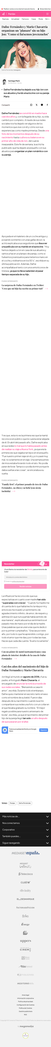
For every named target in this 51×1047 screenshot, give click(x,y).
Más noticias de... (11, 816)
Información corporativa (25, 998)
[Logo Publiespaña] (25, 975)
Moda (41, 19)
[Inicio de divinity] (3, 14)
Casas (33, 19)
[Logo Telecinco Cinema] (25, 949)
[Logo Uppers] (25, 941)
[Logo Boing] (25, 916)
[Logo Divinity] (25, 891)
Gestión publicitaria (25, 1011)
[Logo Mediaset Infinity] (25, 866)
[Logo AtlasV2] (25, 966)
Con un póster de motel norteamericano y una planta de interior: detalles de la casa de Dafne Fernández (24, 655)
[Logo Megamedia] (26, 1026)
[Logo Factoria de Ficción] (25, 908)
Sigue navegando (11, 842)
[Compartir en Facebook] (47, 105)
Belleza (48, 19)
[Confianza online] (25, 1038)
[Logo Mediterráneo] (25, 983)
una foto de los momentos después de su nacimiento (25, 134)
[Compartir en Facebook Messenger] (42, 105)
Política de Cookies (25, 1008)
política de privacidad (18, 581)
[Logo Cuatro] (25, 882)
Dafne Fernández (25, 803)
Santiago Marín (14, 81)
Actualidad (15, 19)
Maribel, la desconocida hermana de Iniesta (19, 9)
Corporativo (8, 829)
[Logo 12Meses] (26, 958)
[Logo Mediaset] (25, 854)
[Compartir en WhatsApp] (31, 105)
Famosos (25, 19)
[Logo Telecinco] (25, 874)
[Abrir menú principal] (47, 14)
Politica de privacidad (25, 1001)
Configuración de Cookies (25, 1005)
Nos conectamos (11, 823)
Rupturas (5, 19)
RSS (25, 1015)
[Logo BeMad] (25, 933)
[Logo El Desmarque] (25, 899)
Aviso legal (25, 995)
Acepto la (15, 581)
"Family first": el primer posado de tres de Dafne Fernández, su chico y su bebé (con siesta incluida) (25, 488)
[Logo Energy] (25, 924)
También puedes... (11, 836)
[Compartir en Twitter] (37, 105)
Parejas (11, 14)
